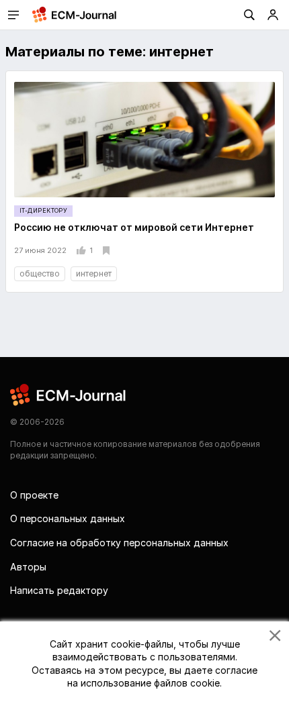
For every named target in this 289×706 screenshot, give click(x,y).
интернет (94, 273)
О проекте (34, 495)
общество (39, 273)
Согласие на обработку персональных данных (119, 542)
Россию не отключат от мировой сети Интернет (134, 227)
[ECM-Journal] (68, 394)
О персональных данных (67, 518)
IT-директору (43, 210)
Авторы (28, 566)
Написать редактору (59, 590)
